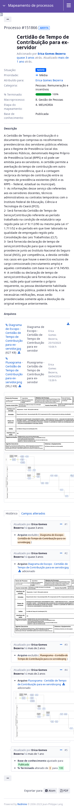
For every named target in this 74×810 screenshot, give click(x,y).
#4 (66, 670)
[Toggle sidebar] (1, 14)
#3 (66, 644)
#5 (66, 750)
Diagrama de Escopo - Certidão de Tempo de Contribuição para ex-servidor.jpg (14, 336)
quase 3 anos (25, 57)
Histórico (11, 513)
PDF (65, 790)
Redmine (22, 804)
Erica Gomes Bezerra (52, 53)
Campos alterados (33, 513)
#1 (66, 524)
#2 (66, 553)
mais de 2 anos (36, 648)
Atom (52, 790)
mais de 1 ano (36, 754)
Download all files (68, 324)
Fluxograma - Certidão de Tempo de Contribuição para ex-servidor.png (14, 372)
